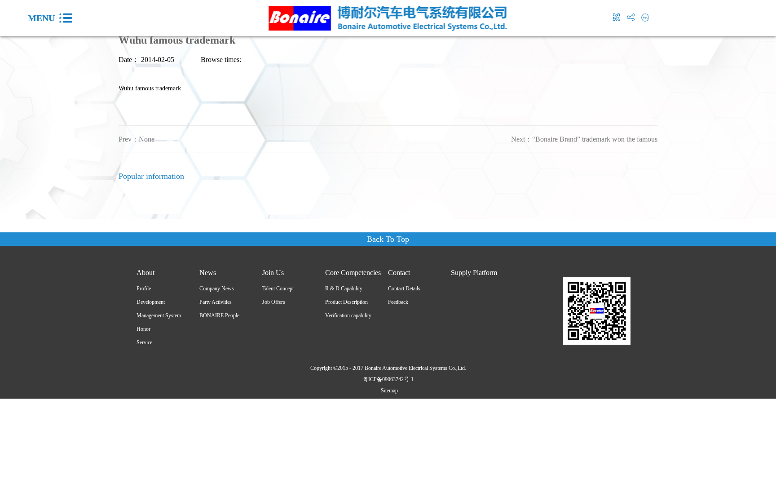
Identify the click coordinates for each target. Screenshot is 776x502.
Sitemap (388, 390)
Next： (584, 139)
